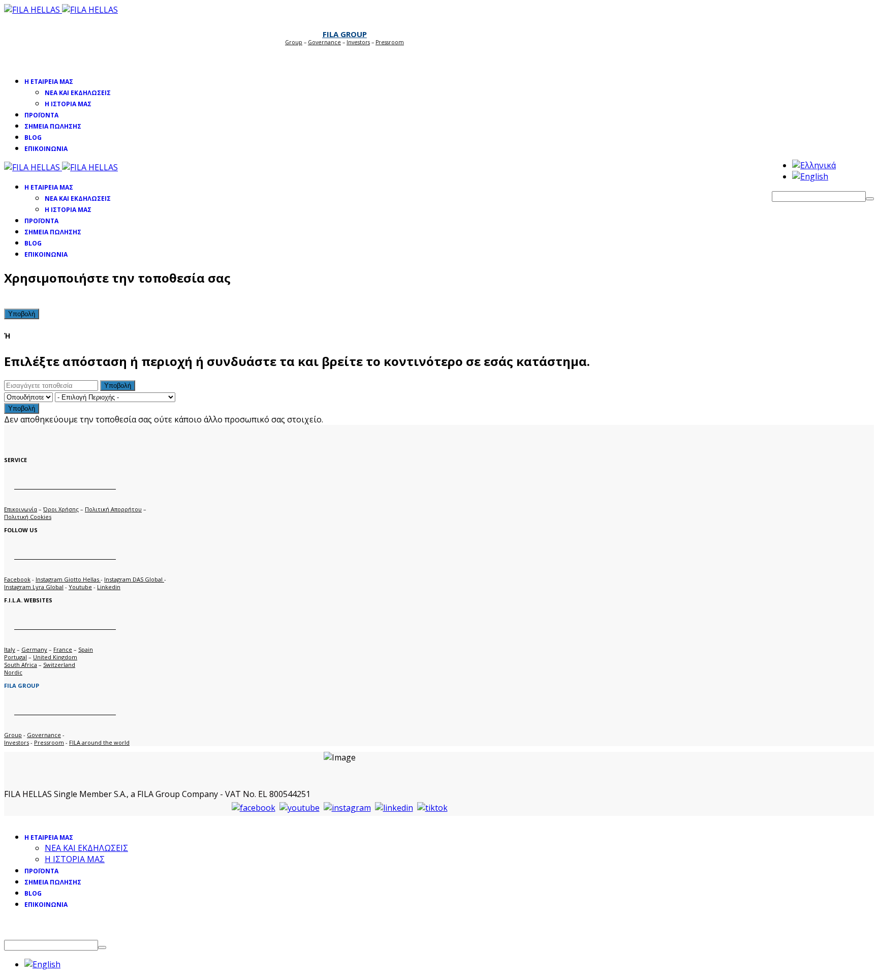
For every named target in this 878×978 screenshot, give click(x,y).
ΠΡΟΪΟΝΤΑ (41, 115)
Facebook (17, 579)
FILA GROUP (345, 34)
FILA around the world (99, 742)
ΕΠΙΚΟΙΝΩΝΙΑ (46, 148)
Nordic (13, 672)
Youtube (80, 587)
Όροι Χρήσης (61, 509)
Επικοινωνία (20, 509)
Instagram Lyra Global (34, 587)
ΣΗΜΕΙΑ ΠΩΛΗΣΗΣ (52, 126)
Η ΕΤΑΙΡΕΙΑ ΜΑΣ (48, 81)
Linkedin (108, 587)
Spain (85, 649)
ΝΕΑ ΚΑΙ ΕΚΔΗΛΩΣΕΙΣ (78, 92)
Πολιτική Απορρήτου (113, 509)
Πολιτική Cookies (27, 517)
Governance (324, 42)
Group (293, 42)
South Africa (20, 664)
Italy (9, 649)
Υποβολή (21, 314)
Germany (34, 649)
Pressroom (49, 742)
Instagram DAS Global (134, 579)
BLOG (33, 137)
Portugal (15, 657)
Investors (358, 42)
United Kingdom (55, 657)
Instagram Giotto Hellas (68, 579)
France (62, 649)
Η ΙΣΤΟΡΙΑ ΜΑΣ (68, 104)
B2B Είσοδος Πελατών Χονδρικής (339, 56)
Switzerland (59, 664)
